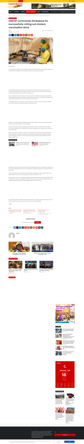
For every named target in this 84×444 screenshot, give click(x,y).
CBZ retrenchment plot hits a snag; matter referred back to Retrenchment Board (59, 416)
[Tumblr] (18, 35)
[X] (71, 1)
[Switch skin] (59, 12)
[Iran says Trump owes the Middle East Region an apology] (46, 264)
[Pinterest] (21, 35)
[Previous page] (64, 357)
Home (10, 15)
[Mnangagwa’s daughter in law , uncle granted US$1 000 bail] (58, 348)
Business (23, 11)
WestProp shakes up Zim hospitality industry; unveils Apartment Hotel (59, 401)
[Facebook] (69, 1)
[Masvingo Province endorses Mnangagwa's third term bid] (19, 247)
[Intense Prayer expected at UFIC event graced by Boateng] (58, 353)
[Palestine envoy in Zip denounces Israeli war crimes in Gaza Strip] (12, 144)
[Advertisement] (31, 81)
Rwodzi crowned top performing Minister (31, 270)
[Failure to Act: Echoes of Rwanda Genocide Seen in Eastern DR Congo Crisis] (15, 264)
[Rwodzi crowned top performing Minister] (31, 264)
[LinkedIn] (15, 35)
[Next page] (66, 357)
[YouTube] (73, 1)
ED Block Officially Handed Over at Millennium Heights (68, 330)
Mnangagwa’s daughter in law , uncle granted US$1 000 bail (69, 347)
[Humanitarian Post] (16, 5)
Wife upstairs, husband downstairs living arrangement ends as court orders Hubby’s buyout (68, 336)
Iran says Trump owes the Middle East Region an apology (46, 270)
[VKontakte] (26, 35)
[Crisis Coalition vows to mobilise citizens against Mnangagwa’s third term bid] (70, 395)
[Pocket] (32, 35)
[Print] (42, 227)
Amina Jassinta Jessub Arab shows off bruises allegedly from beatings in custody (38, 1)
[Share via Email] (39, 227)
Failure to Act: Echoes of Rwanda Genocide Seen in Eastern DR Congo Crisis (15, 270)
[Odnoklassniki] (29, 35)
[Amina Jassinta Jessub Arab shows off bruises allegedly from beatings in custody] (58, 342)
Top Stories (16, 11)
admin (18, 233)
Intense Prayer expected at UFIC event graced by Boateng (68, 353)
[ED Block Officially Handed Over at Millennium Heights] (58, 331)
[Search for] (73, 12)
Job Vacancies (45, 11)
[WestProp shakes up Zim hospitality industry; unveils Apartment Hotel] (59, 395)
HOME (10, 11)
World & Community (30, 11)
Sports (38, 11)
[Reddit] (23, 35)
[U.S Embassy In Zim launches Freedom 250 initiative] (35, 144)
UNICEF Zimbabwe (31, 219)
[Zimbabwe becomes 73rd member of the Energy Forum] (42, 247)
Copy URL (37, 222)
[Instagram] (74, 1)
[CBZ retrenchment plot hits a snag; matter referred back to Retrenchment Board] (59, 410)
